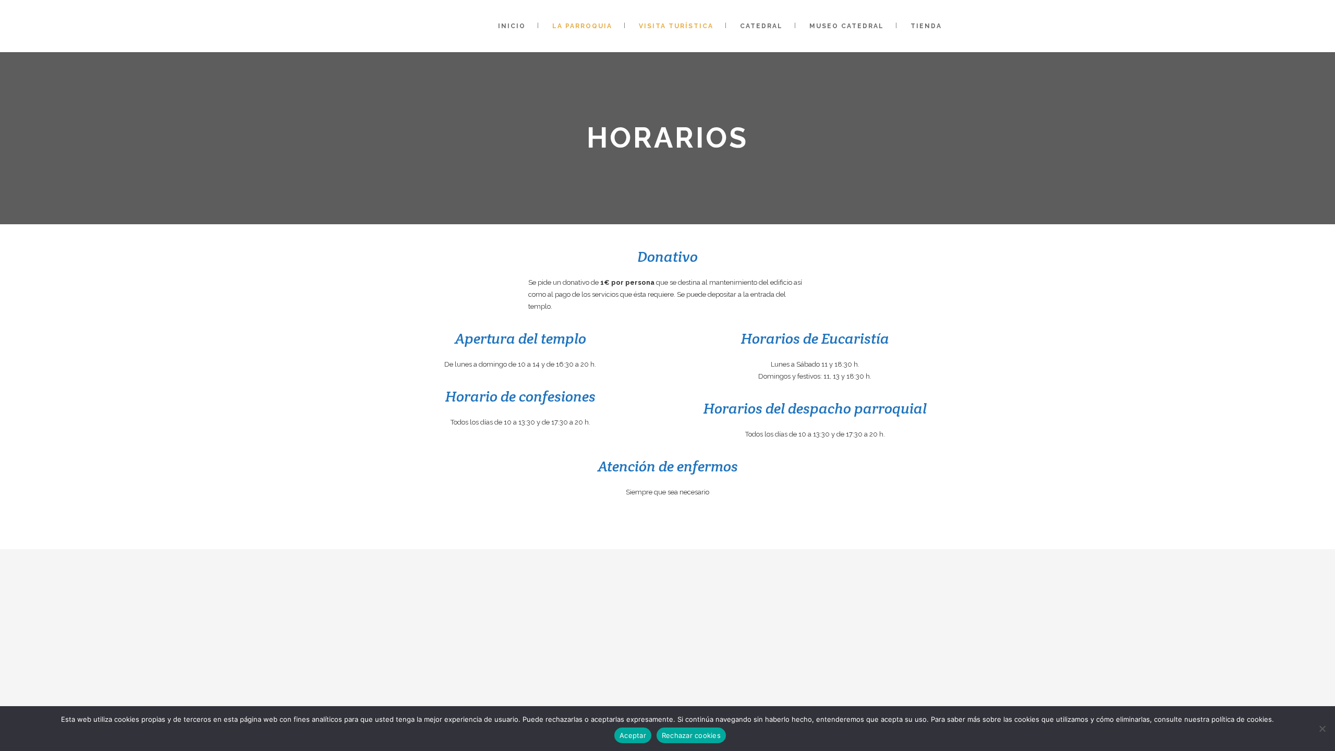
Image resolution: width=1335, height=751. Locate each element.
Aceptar (633, 735)
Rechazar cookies (691, 735)
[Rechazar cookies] (1322, 728)
